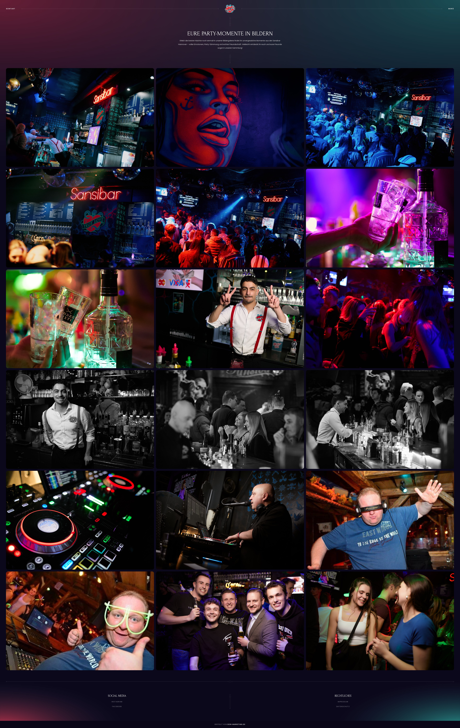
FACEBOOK (117, 706)
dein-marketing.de (236, 724)
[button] (451, 9)
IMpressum (343, 702)
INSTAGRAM (117, 702)
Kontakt (10, 9)
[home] (230, 8)
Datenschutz (343, 706)
